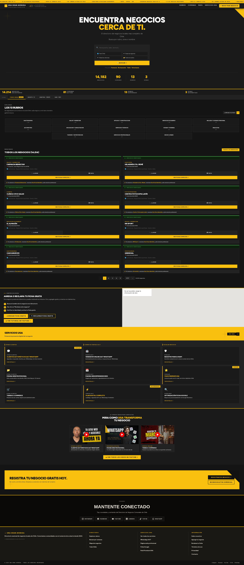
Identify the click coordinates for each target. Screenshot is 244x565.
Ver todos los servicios (147, 536)
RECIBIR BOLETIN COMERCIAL (221, 482)
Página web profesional (148, 543)
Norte (31, 97)
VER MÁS (232, 334)
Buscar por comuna (95, 540)
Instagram (88, 519)
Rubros (182, 5)
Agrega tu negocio (197, 540)
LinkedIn (132, 519)
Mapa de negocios (95, 543)
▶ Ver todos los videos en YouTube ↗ (122, 457)
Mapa (200, 5)
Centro (44, 97)
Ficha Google (144, 547)
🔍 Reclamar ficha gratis (42, 316)
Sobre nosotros (196, 536)
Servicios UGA (211, 5)
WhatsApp (158, 519)
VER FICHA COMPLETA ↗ (63, 177)
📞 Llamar (34, 173)
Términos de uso (196, 547)
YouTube (118, 519)
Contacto (194, 554)
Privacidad (194, 550)
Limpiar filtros (229, 112)
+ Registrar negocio (229, 6)
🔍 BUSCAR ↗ (122, 63)
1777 (127, 278)
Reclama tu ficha (197, 543)
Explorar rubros (94, 536)
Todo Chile (16, 97)
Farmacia (114, 67)
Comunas (192, 5)
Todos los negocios (230, 149)
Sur (58, 97)
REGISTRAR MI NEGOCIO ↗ (221, 477)
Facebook (103, 519)
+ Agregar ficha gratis (16, 316)
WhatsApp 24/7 (145, 540)
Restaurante (122, 67)
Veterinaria (135, 67)
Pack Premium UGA (146, 550)
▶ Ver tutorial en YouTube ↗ (18, 321)
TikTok (144, 519)
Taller (129, 67)
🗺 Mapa (91, 173)
